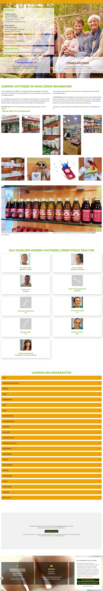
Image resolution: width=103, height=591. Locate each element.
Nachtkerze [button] (7, 454)
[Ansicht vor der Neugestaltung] (10, 124)
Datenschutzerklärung (60, 535)
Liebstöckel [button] (7, 448)
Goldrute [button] (6, 427)
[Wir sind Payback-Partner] (64, 169)
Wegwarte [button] (6, 497)
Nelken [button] (5, 459)
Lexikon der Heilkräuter (30, 71)
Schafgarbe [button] (7, 487)
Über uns (16, 71)
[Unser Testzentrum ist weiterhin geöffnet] (12, 169)
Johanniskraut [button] (8, 437)
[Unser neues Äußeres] (31, 124)
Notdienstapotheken (10, 43)
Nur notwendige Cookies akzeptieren (88, 583)
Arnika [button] (5, 388)
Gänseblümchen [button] (9, 421)
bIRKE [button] (5, 394)
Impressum (51, 571)
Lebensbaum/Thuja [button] (10, 443)
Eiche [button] (5, 410)
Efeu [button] (4, 405)
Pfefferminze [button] (8, 465)
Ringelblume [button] (7, 476)
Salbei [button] (5, 481)
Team (21, 71)
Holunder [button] (6, 432)
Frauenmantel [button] (8, 416)
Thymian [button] (6, 492)
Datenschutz (51, 573)
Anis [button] (4, 378)
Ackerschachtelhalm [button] (11, 383)
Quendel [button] (6, 470)
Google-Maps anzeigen (51, 531)
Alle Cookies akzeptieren (88, 580)
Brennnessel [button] (7, 399)
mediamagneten (55, 579)
